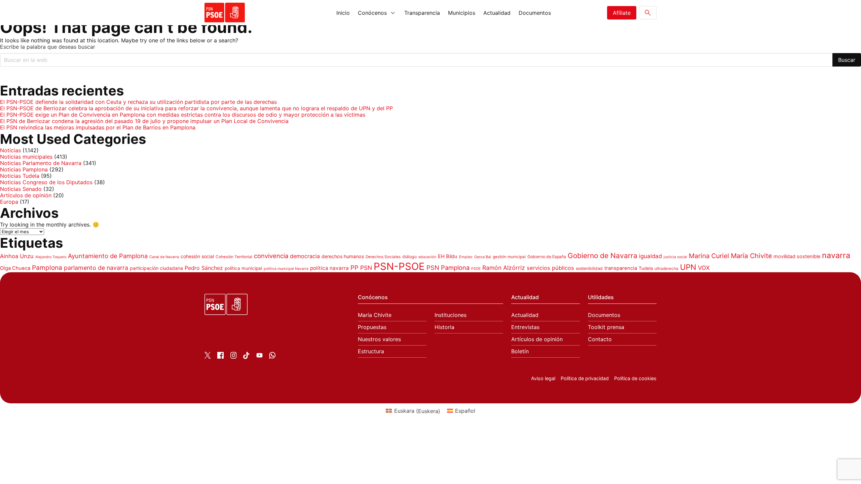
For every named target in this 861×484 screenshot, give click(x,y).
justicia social (675, 257)
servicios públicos (550, 268)
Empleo (466, 256)
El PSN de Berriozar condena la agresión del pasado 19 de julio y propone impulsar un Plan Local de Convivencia (144, 121)
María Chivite (751, 256)
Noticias (10, 150)
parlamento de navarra (96, 267)
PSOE (476, 269)
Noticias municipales (26, 156)
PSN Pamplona (448, 267)
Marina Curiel (709, 256)
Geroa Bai (482, 256)
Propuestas (372, 327)
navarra (836, 255)
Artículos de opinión (25, 195)
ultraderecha (666, 268)
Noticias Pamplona (24, 169)
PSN (366, 267)
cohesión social (197, 256)
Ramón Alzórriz (503, 267)
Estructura (371, 351)
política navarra (329, 268)
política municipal (243, 268)
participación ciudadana (156, 268)
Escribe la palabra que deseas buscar (47, 47)
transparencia (620, 268)
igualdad (650, 256)
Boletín (520, 351)
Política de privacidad (585, 378)
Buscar (846, 59)
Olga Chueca (15, 268)
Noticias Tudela (19, 175)
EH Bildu (447, 256)
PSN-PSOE (399, 266)
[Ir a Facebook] (220, 356)
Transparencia (422, 12)
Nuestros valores (379, 339)
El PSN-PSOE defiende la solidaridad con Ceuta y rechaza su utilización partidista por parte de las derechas (138, 101)
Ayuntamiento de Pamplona (108, 255)
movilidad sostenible (797, 256)
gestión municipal (509, 256)
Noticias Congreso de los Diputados (46, 182)
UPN (688, 267)
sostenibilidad (589, 268)
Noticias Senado (21, 189)
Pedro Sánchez (204, 268)
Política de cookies (635, 378)
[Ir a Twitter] (207, 356)
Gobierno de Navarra (602, 255)
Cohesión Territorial (234, 256)
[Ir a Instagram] (233, 356)
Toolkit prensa (606, 327)
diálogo (409, 256)
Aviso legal (543, 378)
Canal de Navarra (164, 257)
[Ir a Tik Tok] (246, 357)
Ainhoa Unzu (17, 256)
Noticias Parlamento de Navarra (40, 163)
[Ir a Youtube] (259, 356)
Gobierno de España (546, 256)
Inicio (343, 12)
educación (427, 256)
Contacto (600, 339)
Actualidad (497, 12)
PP (354, 267)
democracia (305, 256)
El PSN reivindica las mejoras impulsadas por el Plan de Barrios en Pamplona (97, 127)
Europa (9, 201)
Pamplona (47, 268)
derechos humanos (343, 256)
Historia (444, 327)
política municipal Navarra (286, 269)
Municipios (461, 12)
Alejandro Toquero (50, 257)
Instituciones (450, 315)
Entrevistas (525, 327)
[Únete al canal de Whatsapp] (272, 356)
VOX (704, 267)
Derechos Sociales (383, 256)
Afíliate (622, 12)
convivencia (271, 255)
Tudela (646, 268)
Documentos (535, 12)
